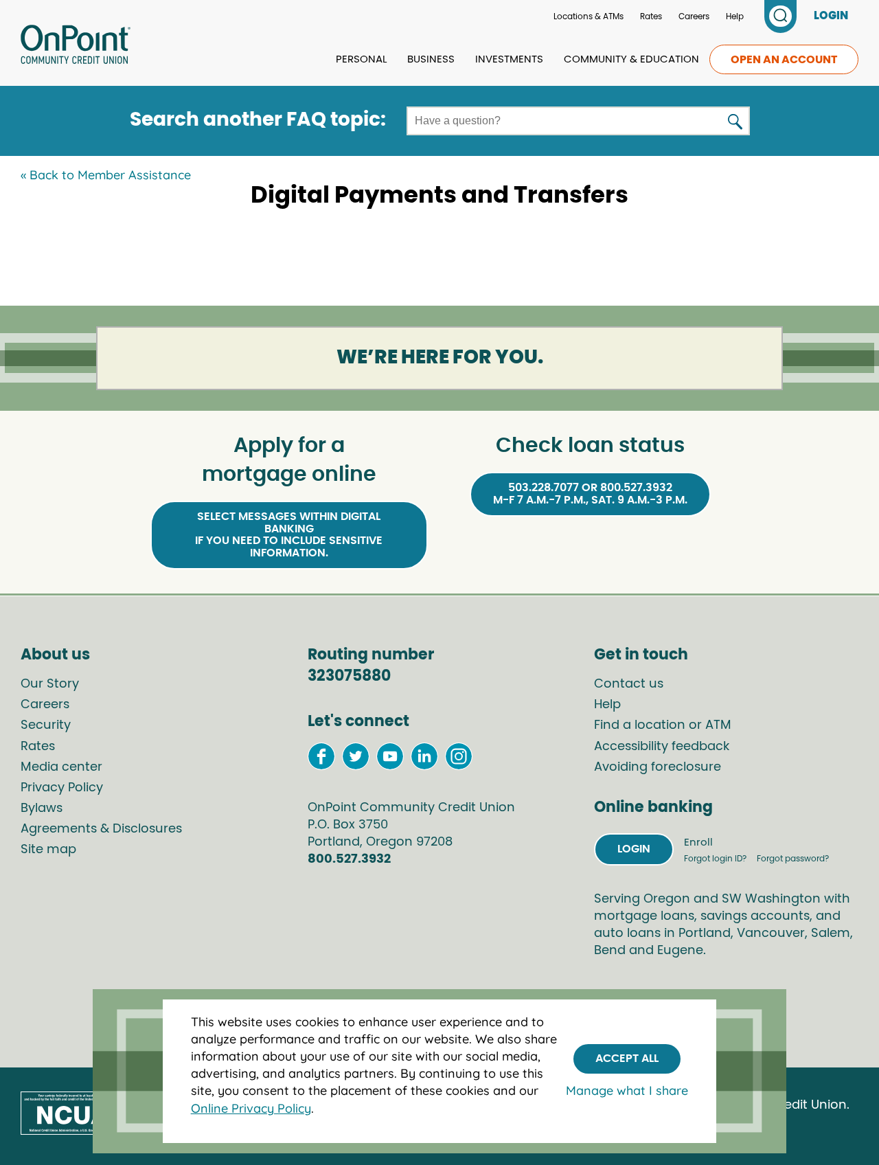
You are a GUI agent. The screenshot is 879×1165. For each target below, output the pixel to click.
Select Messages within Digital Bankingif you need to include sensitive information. (289, 534)
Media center (61, 767)
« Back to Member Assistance (106, 175)
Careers (693, 16)
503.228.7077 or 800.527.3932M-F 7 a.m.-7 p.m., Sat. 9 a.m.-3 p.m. (590, 494)
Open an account (784, 59)
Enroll (698, 842)
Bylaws (41, 808)
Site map (48, 850)
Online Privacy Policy (251, 1108)
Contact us (628, 684)
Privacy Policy (62, 788)
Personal (361, 59)
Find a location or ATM (662, 725)
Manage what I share (627, 1090)
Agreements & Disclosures (101, 829)
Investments (509, 59)
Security (46, 725)
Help (735, 16)
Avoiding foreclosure (657, 767)
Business (431, 59)
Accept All (627, 1058)
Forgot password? (793, 859)
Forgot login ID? (716, 859)
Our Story (50, 684)
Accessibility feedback (661, 746)
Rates (651, 16)
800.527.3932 (349, 859)
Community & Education (631, 59)
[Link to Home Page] (75, 47)
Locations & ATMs (588, 16)
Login (633, 849)
